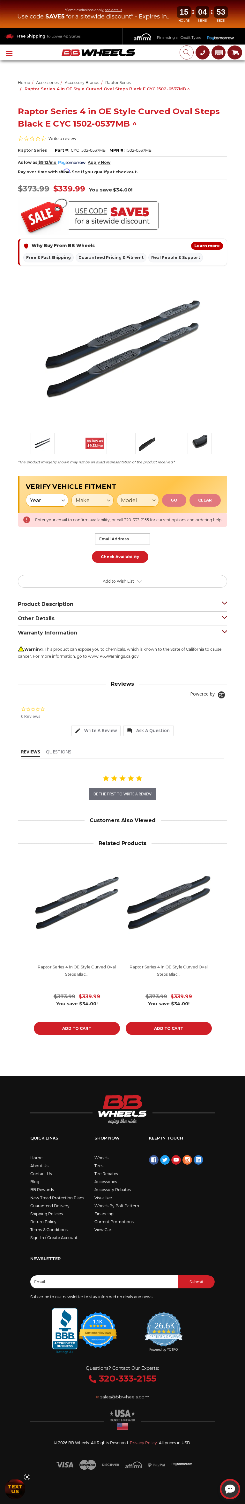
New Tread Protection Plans (57, 1198)
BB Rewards (42, 1189)
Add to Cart (76, 1028)
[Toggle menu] (9, 53)
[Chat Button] (230, 1489)
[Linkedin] (198, 1160)
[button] (219, 52)
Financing (104, 1213)
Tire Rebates (106, 1173)
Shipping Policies (46, 1213)
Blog (34, 1181)
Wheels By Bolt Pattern (116, 1205)
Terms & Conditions (49, 1229)
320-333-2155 (126, 1378)
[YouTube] (176, 1160)
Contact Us (41, 1173)
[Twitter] (165, 1160)
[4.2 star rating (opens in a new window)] (98, 1325)
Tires (98, 1165)
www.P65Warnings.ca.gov (113, 656)
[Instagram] (187, 1160)
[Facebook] (154, 1160)
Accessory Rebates (112, 1189)
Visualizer (103, 1198)
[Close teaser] (27, 1477)
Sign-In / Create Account (54, 1237)
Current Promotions (114, 1221)
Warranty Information (47, 633)
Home (36, 1157)
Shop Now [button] (107, 1137)
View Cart (103, 1229)
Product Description (45, 604)
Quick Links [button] (44, 1137)
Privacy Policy (143, 1442)
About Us (39, 1165)
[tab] (96, 730)
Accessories (105, 1181)
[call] (203, 52)
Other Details (36, 618)
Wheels (101, 1157)
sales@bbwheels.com (124, 1397)
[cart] (234, 52)
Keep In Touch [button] (166, 1137)
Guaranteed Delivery (50, 1205)
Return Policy (43, 1221)
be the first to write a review (122, 794)
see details (113, 10)
